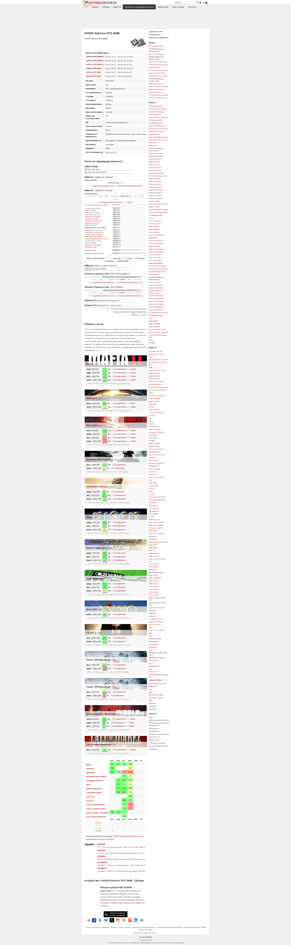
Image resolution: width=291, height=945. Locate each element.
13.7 (105, 441)
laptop (142, 258)
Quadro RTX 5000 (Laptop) (156, 190)
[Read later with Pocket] (124, 920)
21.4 (105, 437)
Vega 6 (151, 669)
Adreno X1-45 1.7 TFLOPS (156, 630)
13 (104, 695)
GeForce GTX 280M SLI (95, 61)
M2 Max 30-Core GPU (155, 195)
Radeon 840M (153, 539)
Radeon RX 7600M (154, 201)
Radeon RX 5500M (154, 401)
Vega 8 (151, 636)
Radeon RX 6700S (154, 232)
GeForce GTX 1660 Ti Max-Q (157, 370)
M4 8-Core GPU (153, 460)
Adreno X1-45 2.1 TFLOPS (156, 608)
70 (104, 491)
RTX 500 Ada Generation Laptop (158, 387)
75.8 (105, 553)
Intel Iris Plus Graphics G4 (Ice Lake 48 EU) (97, 239)
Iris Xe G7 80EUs (154, 595)
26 (104, 468)
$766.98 (101, 856)
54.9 (105, 369)
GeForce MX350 (153, 567)
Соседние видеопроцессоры (128, 185)
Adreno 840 (152, 458)
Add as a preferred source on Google (117, 914)
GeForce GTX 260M (93, 76)
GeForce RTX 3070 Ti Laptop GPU (158, 117)
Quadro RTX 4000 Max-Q (156, 285)
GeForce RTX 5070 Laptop (156, 89)
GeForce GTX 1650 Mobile (156, 432)
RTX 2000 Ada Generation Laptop (158, 176)
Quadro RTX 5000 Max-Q (156, 241)
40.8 (105, 434)
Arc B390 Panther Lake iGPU (157, 271)
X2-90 (150, 418)
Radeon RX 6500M (154, 376)
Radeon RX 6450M (154, 410)
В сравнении (119, 369)
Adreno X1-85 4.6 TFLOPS (156, 477)
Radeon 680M (153, 505)
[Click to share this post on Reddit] (118, 920)
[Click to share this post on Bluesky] (106, 920)
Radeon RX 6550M (154, 373)
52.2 (105, 376)
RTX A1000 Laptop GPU (156, 351)
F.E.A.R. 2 (90, 801)
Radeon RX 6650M (154, 226)
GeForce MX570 (153, 438)
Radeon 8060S (153, 145)
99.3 (105, 583)
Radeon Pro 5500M (154, 398)
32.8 (105, 406)
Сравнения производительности (139, 7)
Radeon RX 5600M (154, 327)
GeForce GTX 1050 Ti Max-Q (157, 500)
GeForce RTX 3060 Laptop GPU (158, 204)
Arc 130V (151, 494)
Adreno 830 (152, 471)
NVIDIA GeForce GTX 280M (92, 217)
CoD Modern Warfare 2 (97, 486)
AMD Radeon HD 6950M (91, 219)
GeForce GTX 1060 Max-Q (156, 449)
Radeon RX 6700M (154, 179)
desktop (120, 261)
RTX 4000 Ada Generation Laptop (158, 76)
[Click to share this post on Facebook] (94, 920)
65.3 (105, 556)
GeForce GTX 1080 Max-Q (156, 301)
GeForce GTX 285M (155, 680)
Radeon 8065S (153, 143)
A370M (151, 393)
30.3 (105, 529)
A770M (151, 218)
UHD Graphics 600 (154, 737)
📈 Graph (131, 369)
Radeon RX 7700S (154, 165)
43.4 (105, 525)
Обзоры (105, 7)
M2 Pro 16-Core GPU (155, 257)
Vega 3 (151, 700)
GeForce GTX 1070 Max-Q (156, 354)
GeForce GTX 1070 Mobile (156, 304)
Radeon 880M (153, 435)
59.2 (105, 522)
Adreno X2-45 (153, 536)
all (136, 258)
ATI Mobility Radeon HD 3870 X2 (94, 234)
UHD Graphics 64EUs (155, 624)
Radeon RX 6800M (154, 134)
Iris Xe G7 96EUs (154, 564)
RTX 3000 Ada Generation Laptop (158, 129)
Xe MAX (151, 550)
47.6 (105, 641)
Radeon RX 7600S (154, 207)
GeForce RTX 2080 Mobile (156, 173)
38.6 (105, 560)
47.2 (105, 464)
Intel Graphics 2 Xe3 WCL (156, 622)
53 (104, 726)
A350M (151, 491)
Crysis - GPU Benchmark (95, 805)
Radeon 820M (153, 647)
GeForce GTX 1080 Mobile (156, 252)
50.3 (105, 664)
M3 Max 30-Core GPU (155, 187)
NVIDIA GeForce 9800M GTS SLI (94, 232)
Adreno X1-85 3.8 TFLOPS (156, 534)
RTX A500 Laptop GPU (155, 384)
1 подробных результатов (101, 185)
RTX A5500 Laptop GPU (156, 106)
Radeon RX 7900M (154, 67)
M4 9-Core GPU (153, 426)
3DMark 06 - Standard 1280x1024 (100, 265)
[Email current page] (141, 920)
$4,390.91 (102, 868)
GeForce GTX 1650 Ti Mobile (157, 395)
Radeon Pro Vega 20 (154, 469)
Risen (88, 785)
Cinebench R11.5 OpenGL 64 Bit (103, 305)
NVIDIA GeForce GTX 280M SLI (94, 236)
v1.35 (85, 875)
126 (104, 719)
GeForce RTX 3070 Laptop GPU (158, 140)
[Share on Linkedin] (136, 920)
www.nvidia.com (111, 152)
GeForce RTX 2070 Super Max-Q (158, 269)
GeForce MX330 (153, 589)
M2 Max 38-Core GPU (155, 170)
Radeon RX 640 (153, 575)
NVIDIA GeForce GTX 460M (92, 245)
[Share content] (88, 920)
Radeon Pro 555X (154, 581)
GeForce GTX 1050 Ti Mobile (157, 497)
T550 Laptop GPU (154, 508)
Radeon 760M (153, 531)
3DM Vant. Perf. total (92, 167)
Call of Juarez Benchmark (96, 817)
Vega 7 (151, 650)
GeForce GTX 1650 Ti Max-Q (157, 455)
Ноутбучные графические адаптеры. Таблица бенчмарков (178, 927)
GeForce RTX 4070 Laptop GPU (158, 98)
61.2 (105, 495)
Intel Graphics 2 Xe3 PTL (156, 619)
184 (104, 403)
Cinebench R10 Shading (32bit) (101, 300)
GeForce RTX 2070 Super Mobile (158, 210)
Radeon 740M (153, 545)
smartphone (109, 261)
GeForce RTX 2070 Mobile (156, 235)
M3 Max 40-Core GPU (155, 167)
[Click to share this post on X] (112, 920)
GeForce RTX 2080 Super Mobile (158, 137)
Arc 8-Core (152, 415)
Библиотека (163, 7)
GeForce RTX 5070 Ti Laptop (157, 73)
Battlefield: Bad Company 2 (100, 459)
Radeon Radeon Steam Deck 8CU (158, 542)
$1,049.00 (102, 862)
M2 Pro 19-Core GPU (155, 224)
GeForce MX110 (153, 672)
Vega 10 (151, 627)
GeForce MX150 (153, 592)
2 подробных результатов (110, 202)
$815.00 (101, 850)
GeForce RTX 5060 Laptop (156, 112)
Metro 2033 (92, 425)
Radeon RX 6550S (154, 379)
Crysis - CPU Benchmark (95, 809)
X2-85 (150, 421)
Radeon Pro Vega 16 (154, 519)
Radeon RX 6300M (154, 429)
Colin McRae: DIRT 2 (94, 793)
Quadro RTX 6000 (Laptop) (156, 131)
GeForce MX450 (153, 514)
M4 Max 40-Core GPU (155, 92)
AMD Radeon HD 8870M (91, 223)
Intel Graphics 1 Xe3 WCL (156, 698)
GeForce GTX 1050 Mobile (156, 522)
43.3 (105, 498)
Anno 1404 (90, 797)
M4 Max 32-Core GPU (155, 184)
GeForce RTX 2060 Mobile (156, 298)
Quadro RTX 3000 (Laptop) (156, 295)
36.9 (105, 379)
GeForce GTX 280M (93, 72)
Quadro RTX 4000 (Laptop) (156, 249)
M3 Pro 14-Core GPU (155, 255)
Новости (117, 7)
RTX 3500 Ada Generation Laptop (158, 95)
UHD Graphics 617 (154, 726)
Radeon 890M (153, 404)
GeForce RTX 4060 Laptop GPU (158, 126)
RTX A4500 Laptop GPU (156, 120)
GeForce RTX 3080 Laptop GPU (158, 109)
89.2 (105, 637)
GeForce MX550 (153, 486)
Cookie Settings (145, 937)
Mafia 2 (90, 364)
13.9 (105, 668)
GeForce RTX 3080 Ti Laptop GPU (158, 86)
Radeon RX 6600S (154, 274)
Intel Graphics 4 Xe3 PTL (156, 528)
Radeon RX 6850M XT (155, 114)
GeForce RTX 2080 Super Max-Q (158, 212)
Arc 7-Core (152, 488)
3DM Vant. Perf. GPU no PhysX (95, 172)
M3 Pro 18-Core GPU (155, 221)
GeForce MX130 (153, 660)
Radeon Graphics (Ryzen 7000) (158, 683)
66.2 (105, 587)
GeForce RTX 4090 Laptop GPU (158, 62)
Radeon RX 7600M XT (155, 159)
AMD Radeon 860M (90, 250)
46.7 (105, 614)
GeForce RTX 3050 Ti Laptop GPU (158, 332)
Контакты (192, 7)
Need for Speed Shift (94, 789)
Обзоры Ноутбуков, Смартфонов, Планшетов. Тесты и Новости (108, 927)
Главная (95, 7)
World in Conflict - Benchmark (97, 813)
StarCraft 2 (92, 398)
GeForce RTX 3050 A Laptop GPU (158, 360)
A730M (151, 318)
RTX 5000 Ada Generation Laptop (158, 65)
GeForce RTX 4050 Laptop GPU (158, 266)
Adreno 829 (152, 474)
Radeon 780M (153, 483)
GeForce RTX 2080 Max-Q (156, 243)
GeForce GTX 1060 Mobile (156, 381)
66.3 (105, 430)
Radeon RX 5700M (154, 246)
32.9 (105, 590)
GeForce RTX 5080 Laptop (156, 54)
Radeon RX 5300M (154, 446)
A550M (151, 357)
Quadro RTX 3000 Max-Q (156, 310)
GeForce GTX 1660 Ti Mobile (157, 329)
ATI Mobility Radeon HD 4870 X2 (94, 221)
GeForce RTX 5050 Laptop (156, 153)
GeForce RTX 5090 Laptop (156, 46)
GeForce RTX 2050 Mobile (156, 412)
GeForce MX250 (153, 586)
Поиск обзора (178, 7)
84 (104, 722)
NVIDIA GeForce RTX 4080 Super (94, 253)
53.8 (105, 372)
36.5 (105, 749)
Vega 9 (151, 633)
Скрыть (129, 202)
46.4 (105, 691)
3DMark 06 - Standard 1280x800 (95, 269)
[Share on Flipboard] (130, 920)
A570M (151, 340)
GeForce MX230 (153, 644)
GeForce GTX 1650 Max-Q (156, 463)
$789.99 (101, 844)
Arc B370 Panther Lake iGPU (157, 390)
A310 (150, 480)
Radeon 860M (153, 503)
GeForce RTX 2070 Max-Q (156, 288)
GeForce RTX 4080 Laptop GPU (158, 70)
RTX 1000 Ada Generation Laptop (158, 312)
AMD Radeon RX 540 (91, 247)
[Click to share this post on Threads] (100, 920)
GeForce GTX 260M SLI (95, 64)
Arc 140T (151, 407)
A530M (151, 367)
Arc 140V (151, 424)
